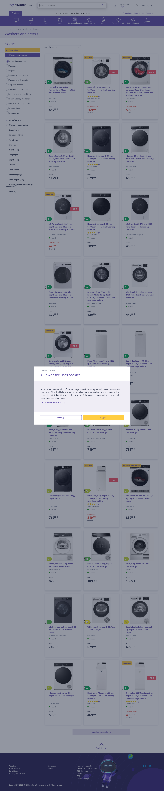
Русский (52, 370)
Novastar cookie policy (55, 402)
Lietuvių (44, 370)
